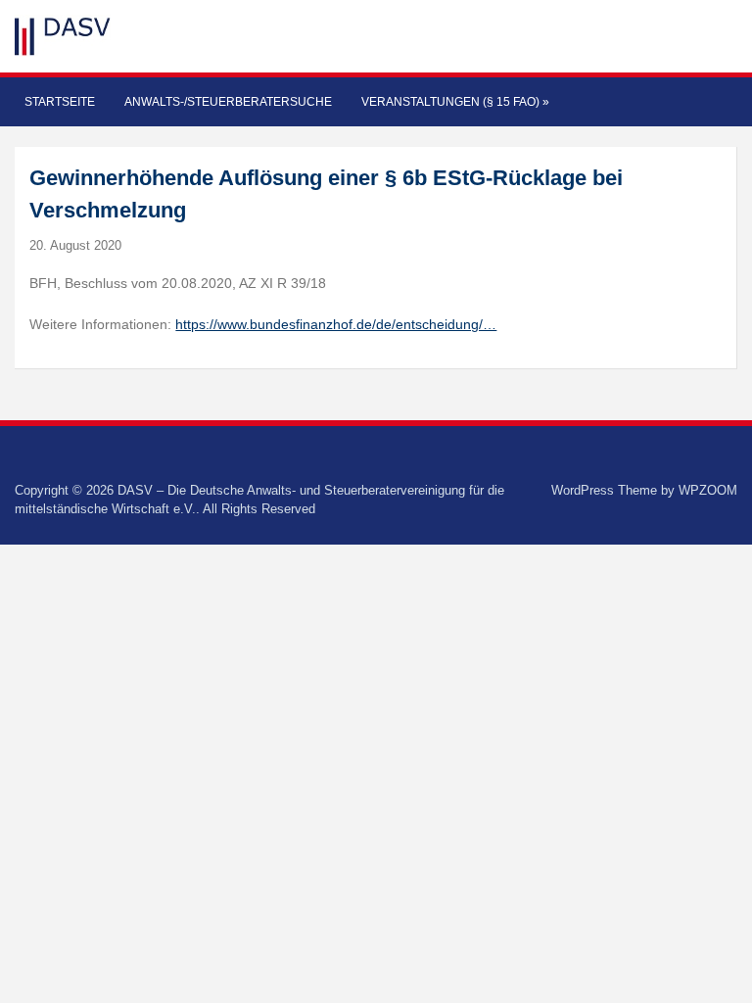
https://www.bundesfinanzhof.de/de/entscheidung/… (335, 324)
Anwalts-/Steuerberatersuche (228, 102)
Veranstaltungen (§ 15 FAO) (455, 102)
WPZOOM (708, 490)
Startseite (59, 102)
